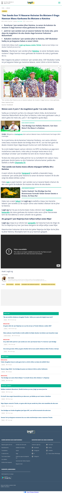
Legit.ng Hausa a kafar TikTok (30, 45)
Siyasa (5, 319)
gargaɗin (32, 223)
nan (8, 182)
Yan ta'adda (10, 284)
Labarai (8, 8)
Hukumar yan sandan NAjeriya (30, 284)
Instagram (19, 134)
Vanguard (26, 173)
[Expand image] (59, 66)
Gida (3, 8)
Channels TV (20, 162)
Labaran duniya (7, 335)
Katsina (35, 51)
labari (18, 201)
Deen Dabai (19, 21)
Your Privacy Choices (33, 492)
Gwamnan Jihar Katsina (48, 284)
